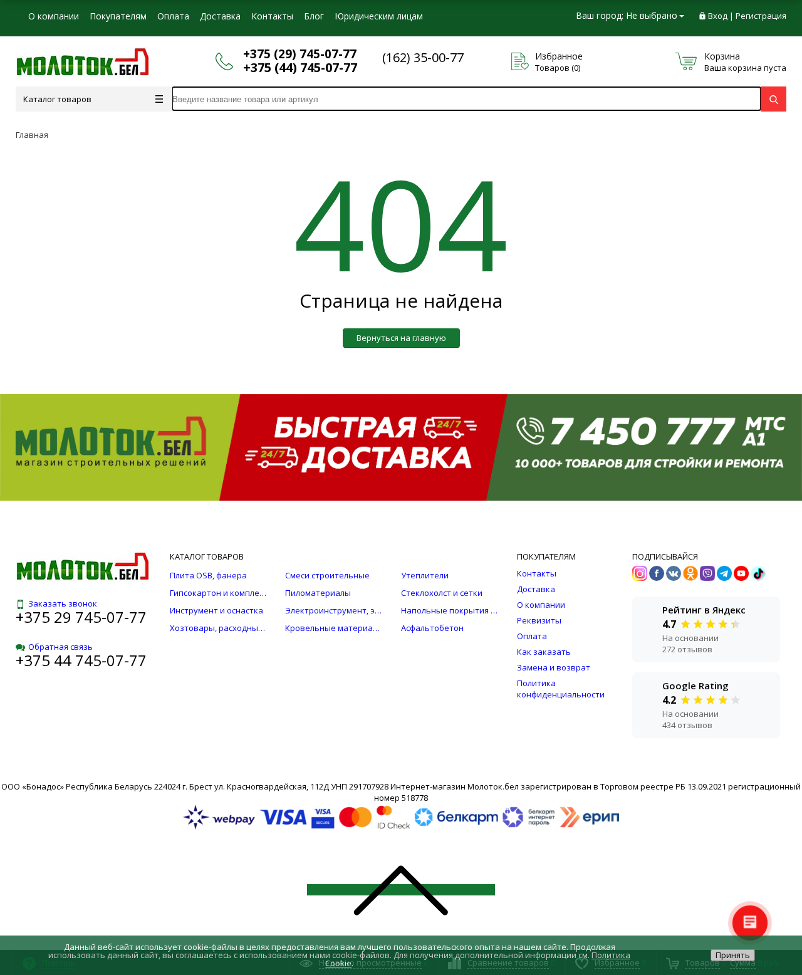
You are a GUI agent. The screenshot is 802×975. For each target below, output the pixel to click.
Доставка (220, 16)
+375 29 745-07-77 (81, 617)
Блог (314, 16)
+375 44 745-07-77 (81, 660)
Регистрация (761, 15)
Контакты (272, 16)
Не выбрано (651, 15)
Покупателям (118, 16)
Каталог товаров (57, 99)
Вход (717, 15)
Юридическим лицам (379, 16)
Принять (733, 955)
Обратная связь (60, 646)
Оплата (173, 16)
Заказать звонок (62, 603)
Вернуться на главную (401, 337)
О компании (53, 16)
